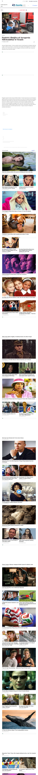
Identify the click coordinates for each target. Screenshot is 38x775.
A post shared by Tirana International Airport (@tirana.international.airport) (15, 147)
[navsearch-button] (2, 1)
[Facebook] (23, 1)
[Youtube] (27, 1)
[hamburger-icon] (2, 10)
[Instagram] (25, 1)
